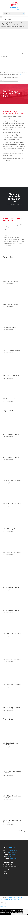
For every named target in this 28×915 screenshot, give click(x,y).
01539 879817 (13, 851)
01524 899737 (12, 852)
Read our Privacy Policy (19, 914)
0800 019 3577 (11, 856)
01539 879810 (11, 849)
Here (20, 74)
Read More (3, 906)
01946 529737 (13, 854)
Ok (12, 914)
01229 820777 (11, 847)
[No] (26, 914)
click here (10, 832)
